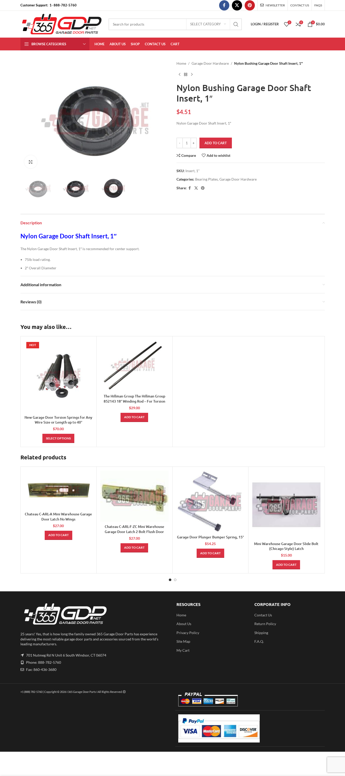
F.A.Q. (259, 641)
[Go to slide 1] (170, 580)
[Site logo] (61, 23)
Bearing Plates (206, 179)
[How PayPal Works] (219, 728)
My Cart (182, 650)
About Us (183, 624)
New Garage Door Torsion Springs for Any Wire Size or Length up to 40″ (58, 420)
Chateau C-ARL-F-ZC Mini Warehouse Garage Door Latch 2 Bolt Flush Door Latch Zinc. (134, 531)
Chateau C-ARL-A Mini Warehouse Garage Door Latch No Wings (58, 517)
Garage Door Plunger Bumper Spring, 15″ (210, 537)
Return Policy (265, 624)
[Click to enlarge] (30, 161)
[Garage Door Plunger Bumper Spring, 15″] (210, 501)
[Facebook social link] (224, 5)
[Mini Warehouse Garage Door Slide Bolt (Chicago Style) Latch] (286, 505)
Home (181, 63)
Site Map (183, 641)
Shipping (261, 632)
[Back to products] (186, 74)
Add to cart (216, 143)
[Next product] (192, 74)
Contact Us (263, 615)
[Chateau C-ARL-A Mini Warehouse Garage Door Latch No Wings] (59, 490)
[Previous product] (179, 74)
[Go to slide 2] (175, 580)
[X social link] (237, 5)
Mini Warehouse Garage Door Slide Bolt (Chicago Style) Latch (286, 546)
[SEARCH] (236, 24)
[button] (58, 438)
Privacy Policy (187, 632)
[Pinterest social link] (250, 5)
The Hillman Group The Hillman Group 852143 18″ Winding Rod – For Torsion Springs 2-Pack (134, 401)
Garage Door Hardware (210, 63)
